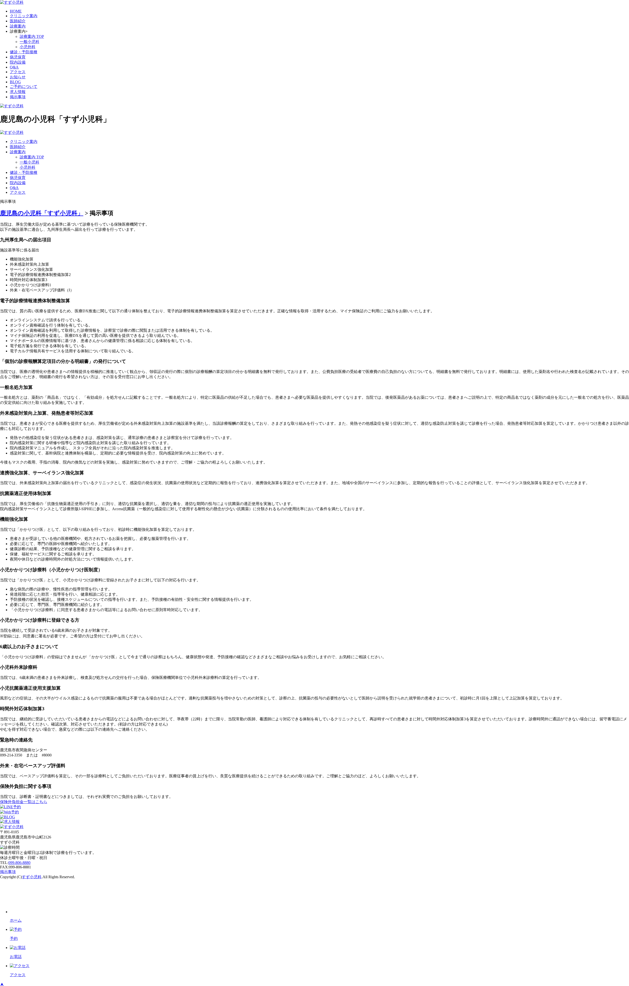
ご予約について (23, 86)
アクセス (18, 72)
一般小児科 (29, 42)
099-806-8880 (19, 863)
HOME (16, 11)
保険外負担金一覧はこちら (23, 802)
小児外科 (27, 47)
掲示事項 (18, 97)
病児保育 (18, 57)
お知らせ (18, 77)
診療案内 (18, 26)
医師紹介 (18, 21)
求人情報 (18, 92)
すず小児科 (32, 877)
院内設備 (18, 62)
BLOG (15, 82)
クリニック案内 (23, 16)
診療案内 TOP (32, 36)
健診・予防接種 (23, 52)
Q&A (14, 67)
